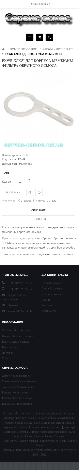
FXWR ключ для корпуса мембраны (33, 54)
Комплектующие (23, 49)
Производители (51, 283)
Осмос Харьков (29, 441)
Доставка (7, 353)
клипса (14, 254)
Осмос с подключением (16, 376)
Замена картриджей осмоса (18, 387)
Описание (38, 210)
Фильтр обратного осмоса (17, 336)
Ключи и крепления (58, 49)
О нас (5, 358)
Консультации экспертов (17, 403)
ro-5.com (61, 441)
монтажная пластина (59, 254)
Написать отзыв (45, 200)
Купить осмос (10, 347)
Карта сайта (49, 311)
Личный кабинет (40, 4)
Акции (46, 299)
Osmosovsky (47, 441)
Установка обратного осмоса (19, 381)
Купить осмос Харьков (15, 341)
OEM (25, 155)
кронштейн (27, 254)
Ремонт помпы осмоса (15, 392)
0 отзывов (24, 200)
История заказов (52, 294)
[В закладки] (39, 192)
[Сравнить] (29, 192)
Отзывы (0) (38, 219)
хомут (40, 254)
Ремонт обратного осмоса (17, 398)
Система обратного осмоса (18, 330)
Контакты (47, 305)
